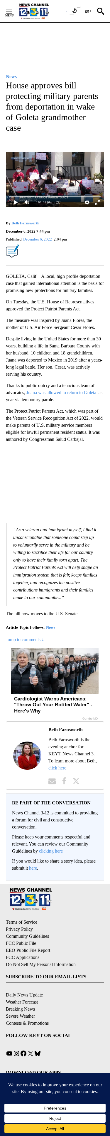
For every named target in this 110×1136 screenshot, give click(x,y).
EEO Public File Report (28, 950)
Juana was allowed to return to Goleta (61, 392)
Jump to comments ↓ (25, 639)
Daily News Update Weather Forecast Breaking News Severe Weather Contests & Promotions (27, 1009)
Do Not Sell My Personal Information (41, 964)
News (50, 627)
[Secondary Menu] (13, 11)
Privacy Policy (19, 929)
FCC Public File (21, 943)
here (33, 868)
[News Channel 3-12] (41, 11)
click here (57, 767)
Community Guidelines (27, 936)
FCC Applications (22, 957)
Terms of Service (21, 922)
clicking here (51, 850)
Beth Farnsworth (25, 223)
